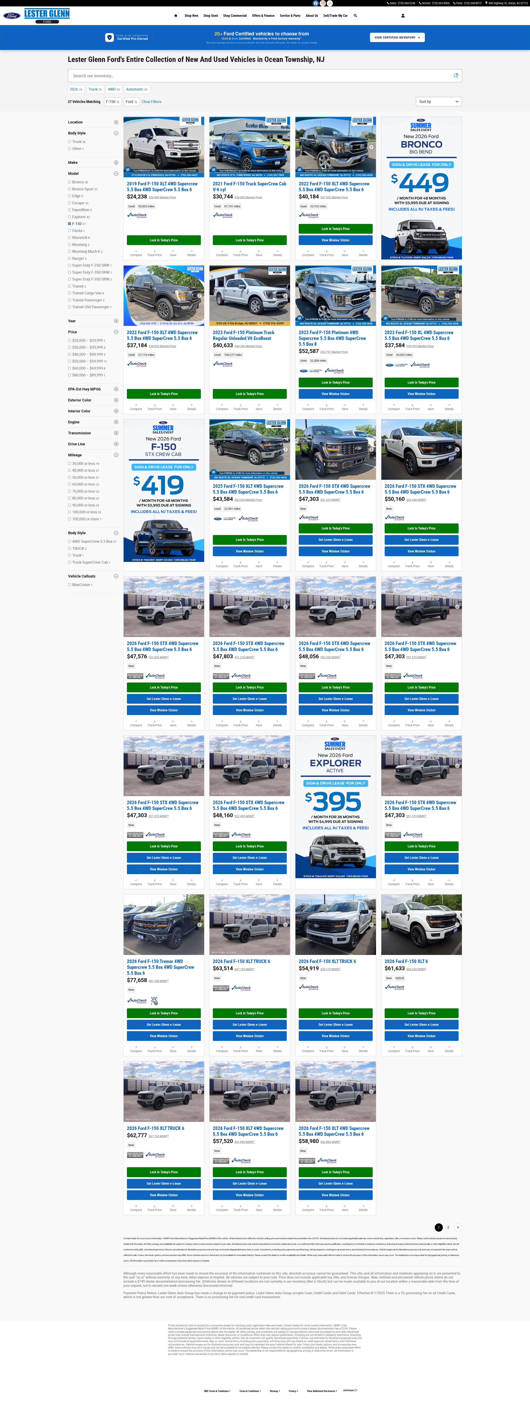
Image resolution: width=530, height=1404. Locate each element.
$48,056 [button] (320, 656)
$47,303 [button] (320, 499)
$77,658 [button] (148, 980)
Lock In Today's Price (164, 240)
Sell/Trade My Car (335, 16)
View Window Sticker (336, 240)
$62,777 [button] (148, 1135)
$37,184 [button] (151, 345)
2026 (76, 89)
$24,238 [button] (151, 196)
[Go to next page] (458, 1227)
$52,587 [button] (323, 351)
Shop (191, 16)
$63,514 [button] (234, 968)
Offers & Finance (263, 16)
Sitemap (274, 1391)
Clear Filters (151, 101)
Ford (129, 101)
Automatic (136, 89)
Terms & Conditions (249, 1391)
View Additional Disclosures (321, 1391)
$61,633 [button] (406, 968)
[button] (164, 206)
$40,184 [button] (323, 196)
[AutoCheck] (137, 215)
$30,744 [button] (237, 196)
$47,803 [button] (234, 656)
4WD (114, 89)
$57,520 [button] (234, 1141)
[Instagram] (323, 3)
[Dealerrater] (330, 3)
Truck (95, 89)
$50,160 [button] (406, 499)
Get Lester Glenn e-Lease (336, 540)
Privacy (292, 1391)
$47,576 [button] (148, 656)
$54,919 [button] (320, 968)
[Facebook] (316, 3)
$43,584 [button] (237, 499)
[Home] (12, 16)
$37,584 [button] (409, 345)
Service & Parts (290, 16)
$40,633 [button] (237, 345)
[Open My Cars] (402, 15)
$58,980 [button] (320, 1141)
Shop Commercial (235, 16)
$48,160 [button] (234, 815)
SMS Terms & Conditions (216, 1391)
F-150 (110, 101)
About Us (312, 16)
